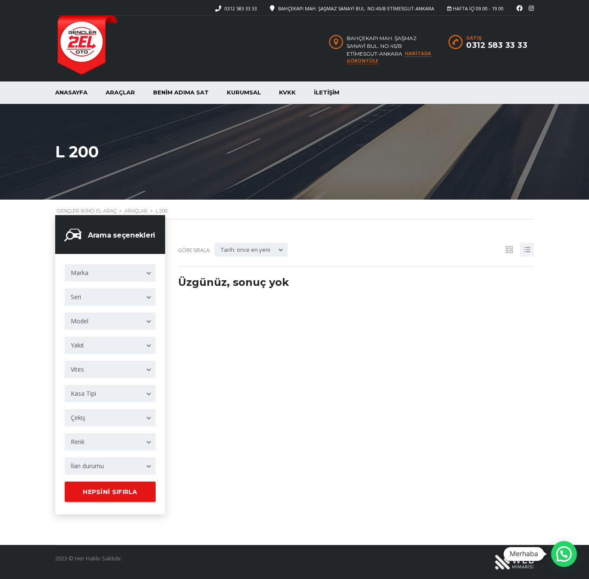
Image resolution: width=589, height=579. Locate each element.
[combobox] (110, 273)
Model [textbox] (79, 321)
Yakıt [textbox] (77, 345)
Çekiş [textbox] (78, 417)
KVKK (287, 92)
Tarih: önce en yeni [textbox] (245, 250)
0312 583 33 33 (241, 8)
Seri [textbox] (76, 297)
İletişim (326, 92)
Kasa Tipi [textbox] (83, 393)
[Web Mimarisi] (514, 561)
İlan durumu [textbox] (87, 466)
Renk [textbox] (78, 442)
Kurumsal (244, 92)
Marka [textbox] (79, 273)
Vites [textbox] (77, 369)
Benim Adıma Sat (181, 92)
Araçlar (120, 92)
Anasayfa (71, 92)
